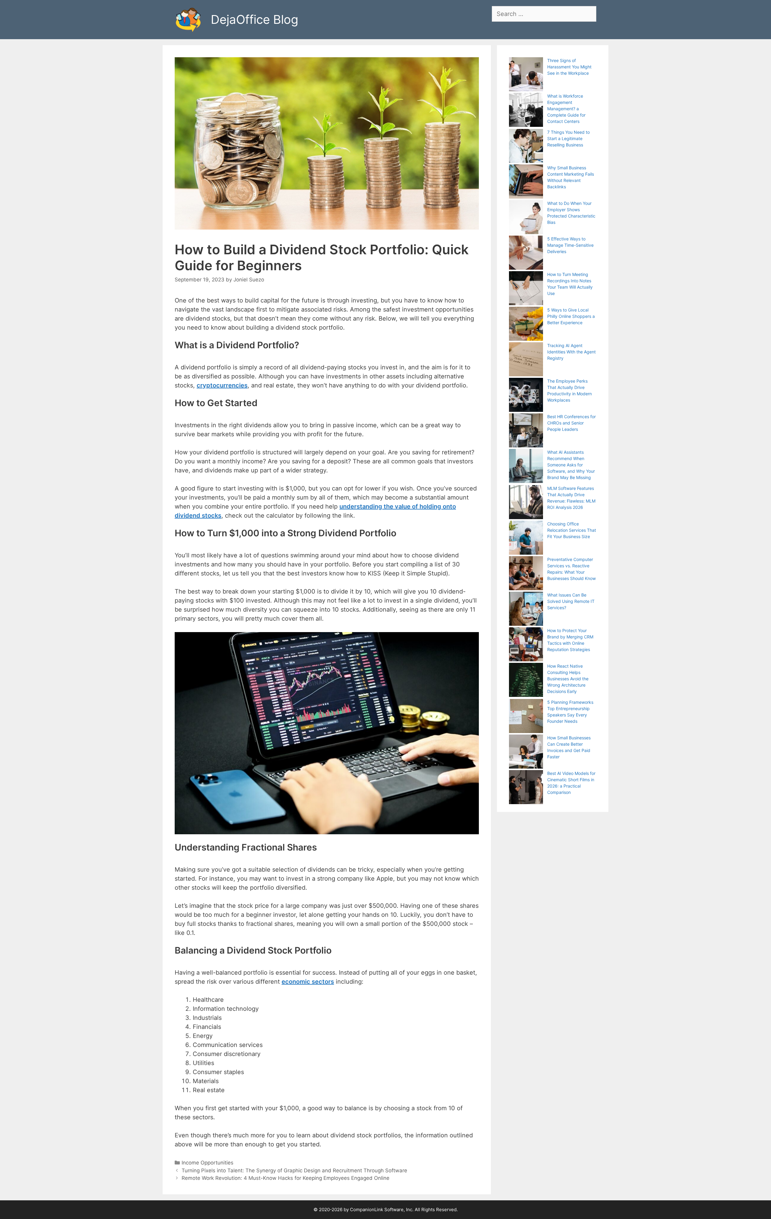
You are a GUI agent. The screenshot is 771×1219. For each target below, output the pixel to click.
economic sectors (308, 981)
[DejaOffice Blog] (188, 19)
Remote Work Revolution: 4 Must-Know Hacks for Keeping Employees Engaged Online (285, 1178)
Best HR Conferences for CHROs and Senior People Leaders (571, 423)
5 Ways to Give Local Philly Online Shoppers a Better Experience (571, 316)
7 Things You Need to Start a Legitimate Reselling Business (568, 138)
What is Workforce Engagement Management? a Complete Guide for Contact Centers (566, 108)
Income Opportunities (207, 1163)
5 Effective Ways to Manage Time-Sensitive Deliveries (570, 245)
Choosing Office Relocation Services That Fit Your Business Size (571, 530)
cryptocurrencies (222, 385)
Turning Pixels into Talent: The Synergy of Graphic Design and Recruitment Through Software (294, 1170)
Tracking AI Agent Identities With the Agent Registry (571, 352)
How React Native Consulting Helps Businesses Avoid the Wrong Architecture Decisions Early (567, 678)
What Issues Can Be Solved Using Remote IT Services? (571, 601)
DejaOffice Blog (254, 19)
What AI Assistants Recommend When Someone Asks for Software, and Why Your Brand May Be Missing (571, 465)
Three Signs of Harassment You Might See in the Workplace (569, 67)
